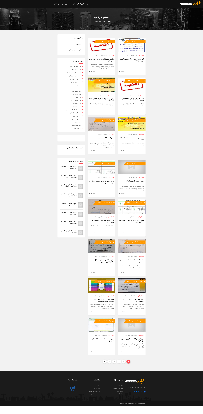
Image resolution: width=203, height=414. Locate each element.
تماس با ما (97, 388)
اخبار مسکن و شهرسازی (75, 76)
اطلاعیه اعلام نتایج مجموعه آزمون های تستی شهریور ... (101, 60)
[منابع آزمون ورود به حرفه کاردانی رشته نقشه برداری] (132, 124)
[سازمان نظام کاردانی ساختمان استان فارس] (80, 223)
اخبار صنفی (78, 122)
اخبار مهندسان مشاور (75, 66)
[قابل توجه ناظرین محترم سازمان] (101, 124)
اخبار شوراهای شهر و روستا (74, 73)
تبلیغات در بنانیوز (95, 394)
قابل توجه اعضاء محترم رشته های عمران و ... (103, 340)
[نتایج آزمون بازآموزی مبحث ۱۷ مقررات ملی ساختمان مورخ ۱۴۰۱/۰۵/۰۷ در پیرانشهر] (101, 167)
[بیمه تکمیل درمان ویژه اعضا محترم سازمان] (132, 85)
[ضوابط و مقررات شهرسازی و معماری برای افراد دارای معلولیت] (132, 325)
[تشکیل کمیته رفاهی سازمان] (132, 167)
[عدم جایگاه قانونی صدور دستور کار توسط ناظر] (101, 207)
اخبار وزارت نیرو (77, 116)
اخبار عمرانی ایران (118, 388)
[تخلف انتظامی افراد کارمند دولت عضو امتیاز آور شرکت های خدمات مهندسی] (132, 246)
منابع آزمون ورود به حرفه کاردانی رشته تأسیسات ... (101, 99)
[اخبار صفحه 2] (105, 362)
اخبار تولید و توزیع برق (75, 79)
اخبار (104, 21)
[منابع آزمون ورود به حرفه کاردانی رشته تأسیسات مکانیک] (101, 85)
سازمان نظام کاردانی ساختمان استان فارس (69, 222)
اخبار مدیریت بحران (76, 82)
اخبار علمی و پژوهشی (75, 113)
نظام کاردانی (141, 56)
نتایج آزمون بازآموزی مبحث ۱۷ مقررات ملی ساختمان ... (101, 182)
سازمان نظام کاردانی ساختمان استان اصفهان (69, 204)
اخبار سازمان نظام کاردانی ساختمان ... (135, 41)
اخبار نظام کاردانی (76, 125)
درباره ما (98, 386)
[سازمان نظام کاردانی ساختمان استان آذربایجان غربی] (80, 186)
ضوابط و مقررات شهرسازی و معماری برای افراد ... (132, 340)
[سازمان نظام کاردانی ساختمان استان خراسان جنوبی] (80, 196)
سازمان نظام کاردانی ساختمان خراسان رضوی (69, 213)
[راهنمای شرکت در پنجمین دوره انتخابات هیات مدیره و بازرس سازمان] (101, 285)
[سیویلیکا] (73, 388)
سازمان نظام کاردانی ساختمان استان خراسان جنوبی (69, 195)
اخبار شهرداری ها (76, 70)
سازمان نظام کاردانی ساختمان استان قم (69, 232)
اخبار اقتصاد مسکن (76, 88)
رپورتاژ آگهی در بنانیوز (94, 391)
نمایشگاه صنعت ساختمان (116, 394)
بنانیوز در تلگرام (138, 392)
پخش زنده (120, 391)
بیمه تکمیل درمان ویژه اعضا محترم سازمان (133, 99)
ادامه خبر (123, 71)
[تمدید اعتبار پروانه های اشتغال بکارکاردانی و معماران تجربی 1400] (101, 246)
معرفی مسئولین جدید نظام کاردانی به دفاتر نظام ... (132, 300)
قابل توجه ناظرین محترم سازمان (103, 138)
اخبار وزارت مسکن (76, 119)
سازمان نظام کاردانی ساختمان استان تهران (69, 167)
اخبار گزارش (78, 97)
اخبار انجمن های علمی (75, 107)
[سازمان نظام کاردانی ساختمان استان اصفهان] (80, 205)
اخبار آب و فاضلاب (76, 85)
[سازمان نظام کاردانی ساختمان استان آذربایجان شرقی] (80, 177)
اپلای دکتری (120, 386)
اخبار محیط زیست (76, 91)
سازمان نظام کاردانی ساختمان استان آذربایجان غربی (69, 186)
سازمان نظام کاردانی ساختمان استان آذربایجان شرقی (69, 176)
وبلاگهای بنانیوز (77, 128)
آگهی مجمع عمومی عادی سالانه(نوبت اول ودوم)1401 (132, 60)
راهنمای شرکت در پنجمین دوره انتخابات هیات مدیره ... (104, 300)
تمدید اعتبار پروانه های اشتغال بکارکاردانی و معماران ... (104, 261)
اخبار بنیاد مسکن (76, 104)
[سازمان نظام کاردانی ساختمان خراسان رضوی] (80, 214)
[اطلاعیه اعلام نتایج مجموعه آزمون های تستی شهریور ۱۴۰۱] (101, 45)
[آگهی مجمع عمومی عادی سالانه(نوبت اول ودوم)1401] (132, 45)
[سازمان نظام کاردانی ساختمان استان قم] (80, 232)
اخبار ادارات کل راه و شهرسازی (73, 110)
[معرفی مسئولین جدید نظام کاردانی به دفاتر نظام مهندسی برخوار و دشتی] (132, 285)
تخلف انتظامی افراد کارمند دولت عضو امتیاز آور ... (132, 261)
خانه (109, 21)
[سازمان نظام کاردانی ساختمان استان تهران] (80, 168)
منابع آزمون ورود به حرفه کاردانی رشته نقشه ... (131, 139)
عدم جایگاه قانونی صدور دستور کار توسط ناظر (103, 221)
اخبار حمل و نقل (77, 94)
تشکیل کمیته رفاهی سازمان (135, 181)
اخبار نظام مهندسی (76, 100)
